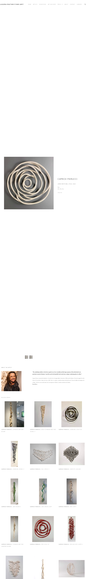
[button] (60, 4)
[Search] (85, 4)
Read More (34, 384)
